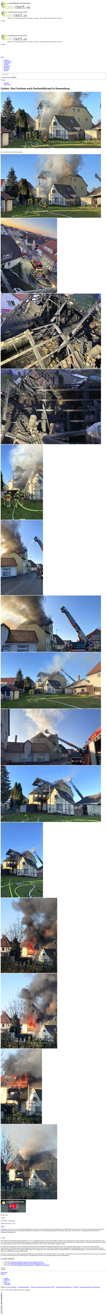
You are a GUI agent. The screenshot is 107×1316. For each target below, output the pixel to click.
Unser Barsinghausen (23, 1308)
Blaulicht (6, 67)
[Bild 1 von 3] (51, 238)
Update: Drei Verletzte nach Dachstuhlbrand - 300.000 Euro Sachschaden (29, 1286)
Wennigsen (7, 63)
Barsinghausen (8, 61)
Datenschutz (7, 1305)
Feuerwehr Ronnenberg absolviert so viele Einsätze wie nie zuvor (27, 1284)
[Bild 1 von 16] (51, 168)
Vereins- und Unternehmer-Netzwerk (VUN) (42, 1308)
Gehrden (6, 64)
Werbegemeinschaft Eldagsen (64, 1308)
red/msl (13, 1241)
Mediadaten (7, 1300)
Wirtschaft (6, 69)
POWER (75, 1308)
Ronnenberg (7, 66)
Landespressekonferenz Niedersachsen (89, 1308)
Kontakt (6, 1299)
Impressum (7, 1303)
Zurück (3, 1247)
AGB (5, 1302)
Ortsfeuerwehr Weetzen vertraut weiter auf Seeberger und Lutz (26, 1283)
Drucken (3, 1294)
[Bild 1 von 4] (29, 993)
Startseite (6, 60)
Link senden (4, 1293)
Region (6, 70)
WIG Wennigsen (11, 1308)
